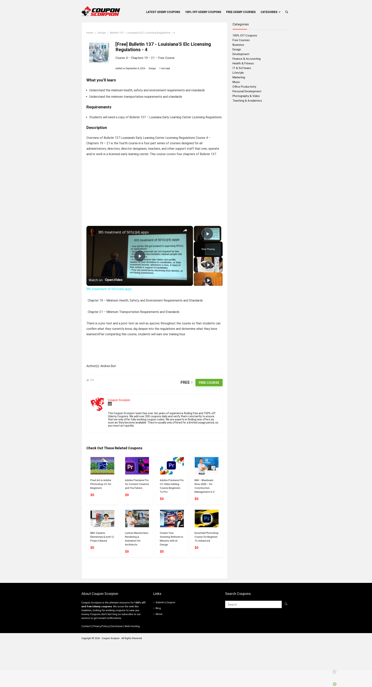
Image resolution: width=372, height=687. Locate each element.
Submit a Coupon (165, 602)
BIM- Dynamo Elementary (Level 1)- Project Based (102, 536)
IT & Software (241, 68)
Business (238, 45)
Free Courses (241, 40)
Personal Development (246, 91)
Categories (269, 12)
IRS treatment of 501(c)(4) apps (123, 232)
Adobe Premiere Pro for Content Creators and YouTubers (137, 484)
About (159, 614)
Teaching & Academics (247, 100)
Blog (158, 608)
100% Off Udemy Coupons (203, 12)
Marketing (238, 77)
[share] (185, 230)
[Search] (286, 604)
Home (89, 32)
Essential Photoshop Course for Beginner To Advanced (207, 536)
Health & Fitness (243, 63)
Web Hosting (132, 626)
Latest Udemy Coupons (163, 12)
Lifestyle (238, 72)
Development (240, 54)
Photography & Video (246, 96)
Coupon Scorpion (119, 400)
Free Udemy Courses (241, 12)
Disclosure (116, 626)
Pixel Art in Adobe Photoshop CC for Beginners (100, 484)
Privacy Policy (101, 626)
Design (102, 32)
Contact (86, 626)
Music (236, 82)
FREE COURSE (209, 383)
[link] (92, 232)
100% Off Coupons (244, 35)
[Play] (208, 265)
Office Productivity (244, 86)
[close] (187, 672)
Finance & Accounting (246, 58)
